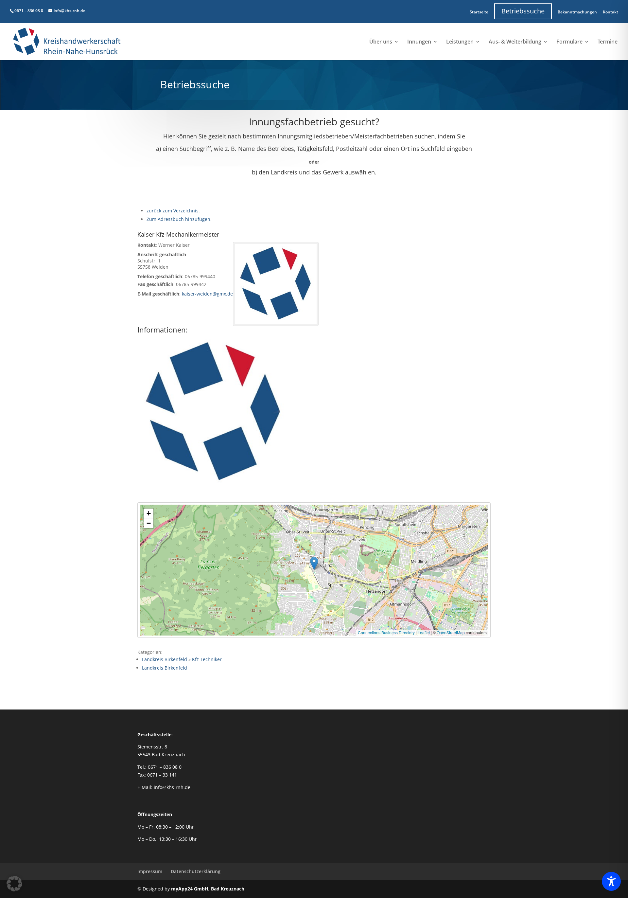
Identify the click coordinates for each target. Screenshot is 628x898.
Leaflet (424, 632)
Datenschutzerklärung (195, 871)
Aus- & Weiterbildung (515, 42)
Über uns (380, 42)
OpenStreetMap (451, 632)
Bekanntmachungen (577, 12)
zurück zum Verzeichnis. (173, 210)
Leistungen (460, 42)
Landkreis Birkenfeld (164, 659)
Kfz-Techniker (207, 659)
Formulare (569, 42)
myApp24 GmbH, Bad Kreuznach (207, 889)
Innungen (419, 42)
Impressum (149, 871)
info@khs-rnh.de (172, 787)
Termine (608, 42)
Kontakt (610, 12)
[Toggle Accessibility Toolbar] (611, 881)
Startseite (479, 12)
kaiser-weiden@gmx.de (207, 294)
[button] (314, 563)
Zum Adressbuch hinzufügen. (179, 219)
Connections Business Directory (386, 632)
